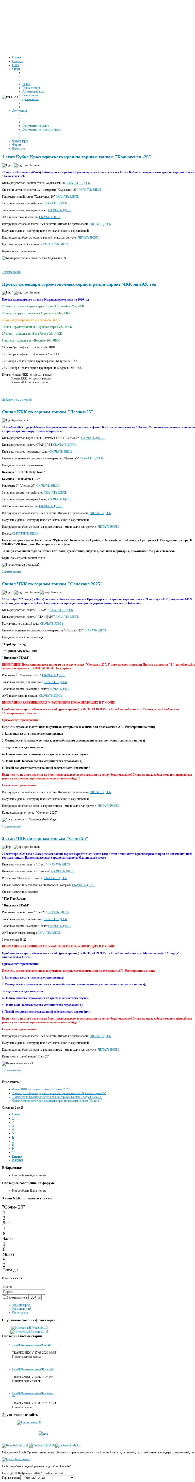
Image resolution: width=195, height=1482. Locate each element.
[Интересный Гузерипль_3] (29, 1327)
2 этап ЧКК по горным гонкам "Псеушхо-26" (33, 1369)
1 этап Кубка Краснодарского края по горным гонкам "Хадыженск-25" (57, 1097)
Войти (35, 1297)
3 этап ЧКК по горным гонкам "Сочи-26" (31, 1345)
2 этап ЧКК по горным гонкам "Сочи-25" (45, 838)
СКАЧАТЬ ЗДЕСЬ (78, 183)
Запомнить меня (17, 1297)
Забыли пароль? (22, 1305)
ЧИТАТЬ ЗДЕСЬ (100, 224)
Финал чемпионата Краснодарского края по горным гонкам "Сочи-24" (57, 1101)
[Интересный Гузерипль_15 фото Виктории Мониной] (29, 1331)
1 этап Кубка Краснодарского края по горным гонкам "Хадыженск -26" (76, 156)
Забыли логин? (21, 1308)
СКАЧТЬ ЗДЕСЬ (58, 912)
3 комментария (11, 1070)
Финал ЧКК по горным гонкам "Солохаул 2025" (52, 583)
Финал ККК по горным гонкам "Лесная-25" (47, 411)
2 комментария (11, 572)
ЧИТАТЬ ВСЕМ (88, 237)
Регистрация (20, 1312)
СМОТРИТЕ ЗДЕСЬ (25, 533)
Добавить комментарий (16, 399)
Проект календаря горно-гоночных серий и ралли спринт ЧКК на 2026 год (79, 284)
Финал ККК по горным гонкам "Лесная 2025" (41, 1089)
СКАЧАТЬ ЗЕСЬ (49, 217)
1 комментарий (11, 272)
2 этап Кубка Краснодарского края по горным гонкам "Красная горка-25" (59, 1093)
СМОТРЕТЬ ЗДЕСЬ (56, 244)
